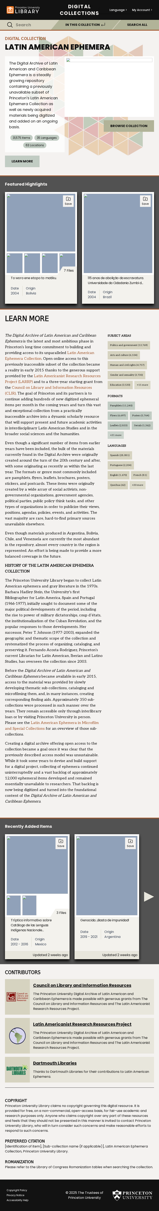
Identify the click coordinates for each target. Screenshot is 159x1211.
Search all (137, 24)
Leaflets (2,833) (119, 425)
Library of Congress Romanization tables (69, 1167)
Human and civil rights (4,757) (127, 365)
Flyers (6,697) (118, 415)
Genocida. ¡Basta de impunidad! (104, 920)
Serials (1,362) (142, 425)
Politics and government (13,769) (129, 345)
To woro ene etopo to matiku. (34, 278)
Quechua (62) (117, 485)
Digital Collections (79, 10)
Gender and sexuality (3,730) (126, 375)
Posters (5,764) (140, 415)
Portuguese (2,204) (120, 465)
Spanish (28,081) (120, 455)
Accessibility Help (17, 1200)
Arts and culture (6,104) (123, 355)
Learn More (22, 161)
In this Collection (82, 24)
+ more (142, 384)
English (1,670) (118, 475)
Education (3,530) (120, 384)
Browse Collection (128, 126)
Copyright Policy (17, 1190)
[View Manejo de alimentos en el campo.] (109, 86)
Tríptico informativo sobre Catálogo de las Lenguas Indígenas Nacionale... (31, 925)
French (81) (140, 475)
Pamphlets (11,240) (121, 405)
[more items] (149, 897)
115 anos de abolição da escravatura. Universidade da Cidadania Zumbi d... (116, 280)
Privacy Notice (15, 1195)
